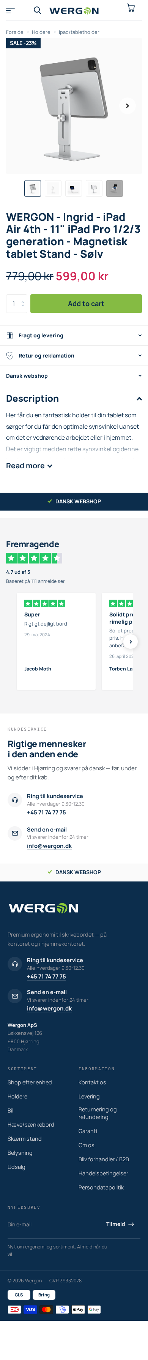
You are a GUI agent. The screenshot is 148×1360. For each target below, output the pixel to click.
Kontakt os (92, 1082)
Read (25, 465)
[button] (127, 106)
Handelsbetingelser (103, 1173)
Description (32, 398)
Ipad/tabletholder (79, 32)
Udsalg (16, 1166)
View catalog (14, 10)
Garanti (88, 1131)
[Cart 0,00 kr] (133, 10)
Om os (86, 1145)
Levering (89, 1096)
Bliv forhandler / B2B (104, 1159)
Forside (15, 32)
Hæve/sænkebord (31, 1124)
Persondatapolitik (101, 1187)
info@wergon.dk (49, 846)
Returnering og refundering (98, 1113)
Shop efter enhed (30, 1082)
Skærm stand (25, 1138)
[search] (37, 10)
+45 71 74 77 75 (46, 812)
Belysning (20, 1152)
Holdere (41, 32)
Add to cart (86, 303)
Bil (10, 1110)
